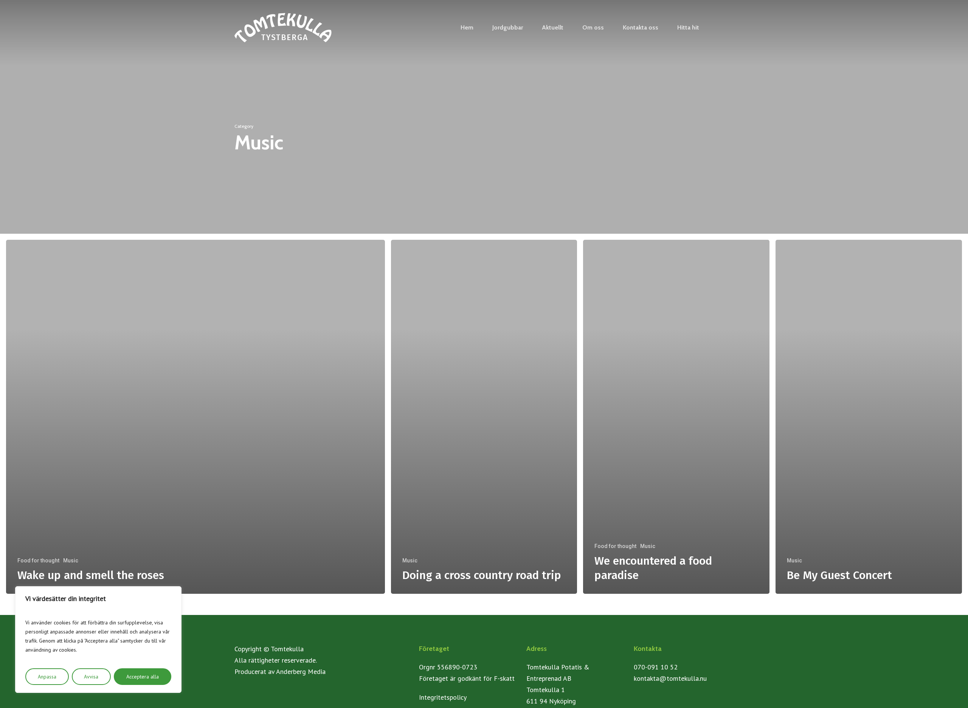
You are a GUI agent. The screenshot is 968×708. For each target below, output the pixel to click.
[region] (98, 639)
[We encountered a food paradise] (676, 417)
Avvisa (91, 676)
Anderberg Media (301, 671)
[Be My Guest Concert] (869, 417)
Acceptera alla (142, 676)
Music (70, 560)
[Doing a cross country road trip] (484, 417)
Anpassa (47, 676)
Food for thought (38, 560)
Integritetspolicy (443, 697)
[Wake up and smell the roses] (195, 417)
